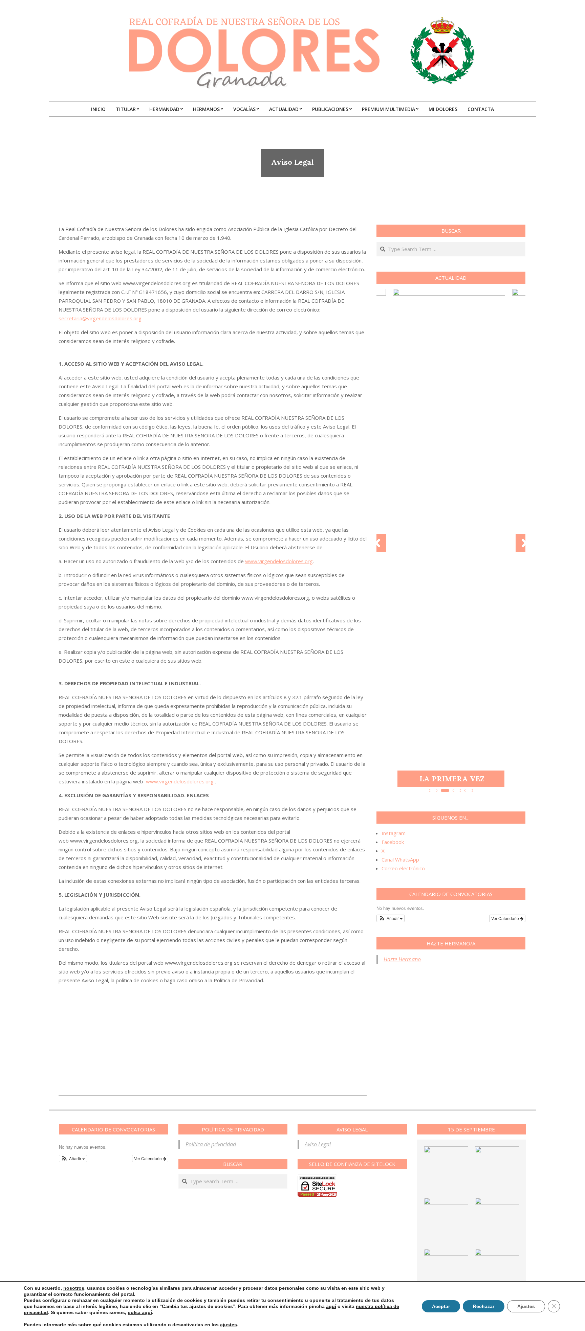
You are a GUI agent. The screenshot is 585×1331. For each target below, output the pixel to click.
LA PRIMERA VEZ (451, 778)
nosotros (73, 1288)
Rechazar (483, 1306)
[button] (390, 918)
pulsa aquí (140, 1312)
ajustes (228, 1324)
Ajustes (526, 1306)
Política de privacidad (211, 1144)
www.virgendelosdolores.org (279, 561)
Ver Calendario (505, 918)
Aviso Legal (318, 1144)
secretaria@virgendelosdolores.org (100, 318)
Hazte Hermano (402, 959)
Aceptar (441, 1306)
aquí (331, 1306)
